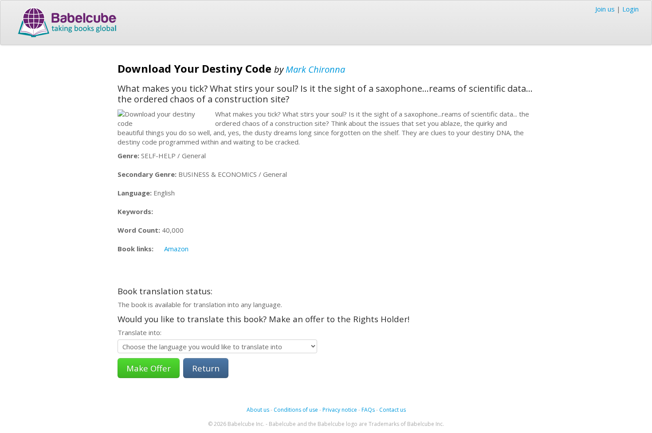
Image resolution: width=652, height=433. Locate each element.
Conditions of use (296, 409)
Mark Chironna (315, 69)
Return (206, 368)
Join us (605, 8)
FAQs (368, 409)
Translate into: (139, 332)
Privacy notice (339, 409)
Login (630, 8)
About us (258, 409)
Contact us (392, 409)
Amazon (176, 248)
